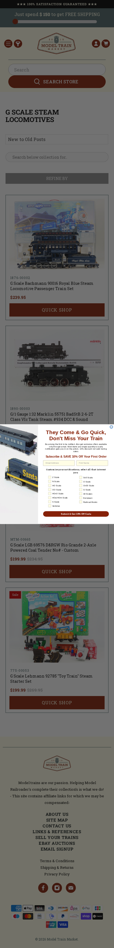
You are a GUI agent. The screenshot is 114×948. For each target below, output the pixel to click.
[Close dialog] (111, 426)
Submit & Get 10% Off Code (76, 513)
